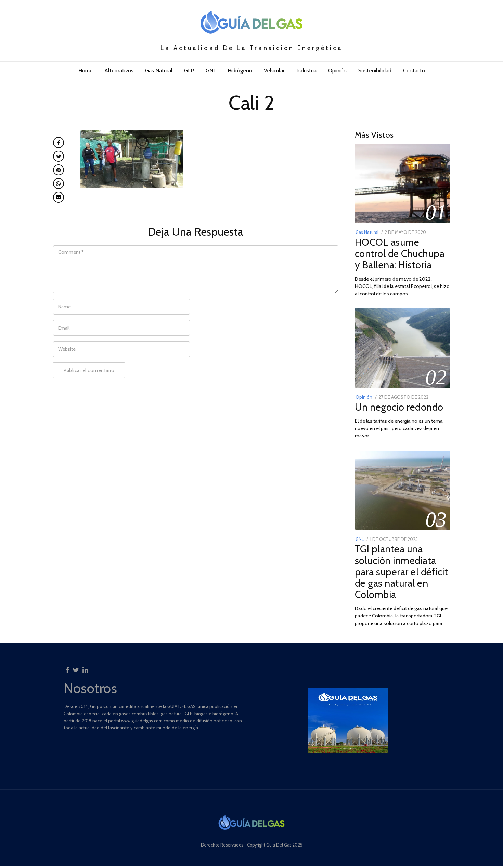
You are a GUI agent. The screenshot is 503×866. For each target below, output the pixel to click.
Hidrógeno (240, 70)
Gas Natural (158, 70)
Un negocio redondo (399, 407)
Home (85, 70)
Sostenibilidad (374, 70)
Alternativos (118, 70)
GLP (189, 70)
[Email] (58, 197)
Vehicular (274, 70)
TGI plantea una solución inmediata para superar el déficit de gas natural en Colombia (401, 571)
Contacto (414, 70)
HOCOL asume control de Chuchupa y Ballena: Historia (400, 253)
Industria (306, 70)
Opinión (337, 70)
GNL (211, 70)
